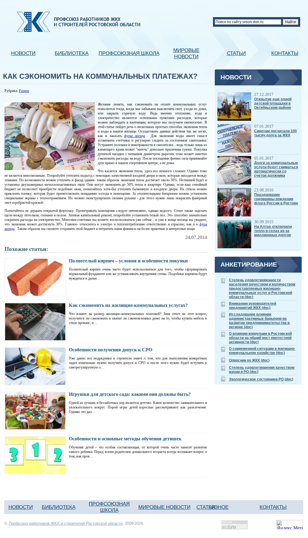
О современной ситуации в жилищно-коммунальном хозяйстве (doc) (262, 351)
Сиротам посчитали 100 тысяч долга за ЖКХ (275, 133)
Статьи (236, 53)
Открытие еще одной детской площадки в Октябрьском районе (272, 103)
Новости (23, 53)
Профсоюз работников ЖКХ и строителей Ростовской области (65, 523)
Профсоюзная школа (129, 53)
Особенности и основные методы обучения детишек (125, 438)
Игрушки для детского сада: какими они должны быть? (130, 394)
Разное (24, 91)
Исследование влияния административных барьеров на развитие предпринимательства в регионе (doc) (259, 320)
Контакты (284, 53)
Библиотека (71, 53)
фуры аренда (134, 136)
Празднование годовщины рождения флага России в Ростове (276, 199)
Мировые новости (186, 53)
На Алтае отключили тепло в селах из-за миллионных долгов (273, 231)
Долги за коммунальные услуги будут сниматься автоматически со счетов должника (276, 169)
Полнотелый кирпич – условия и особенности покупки (128, 260)
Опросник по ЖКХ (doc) (249, 360)
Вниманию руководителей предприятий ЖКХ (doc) (252, 305)
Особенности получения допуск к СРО (110, 349)
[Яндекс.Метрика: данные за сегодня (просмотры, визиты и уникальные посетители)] (289, 524)
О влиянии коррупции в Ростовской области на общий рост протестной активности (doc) (260, 338)
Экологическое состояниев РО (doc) (261, 379)
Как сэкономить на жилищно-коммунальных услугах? (128, 305)
